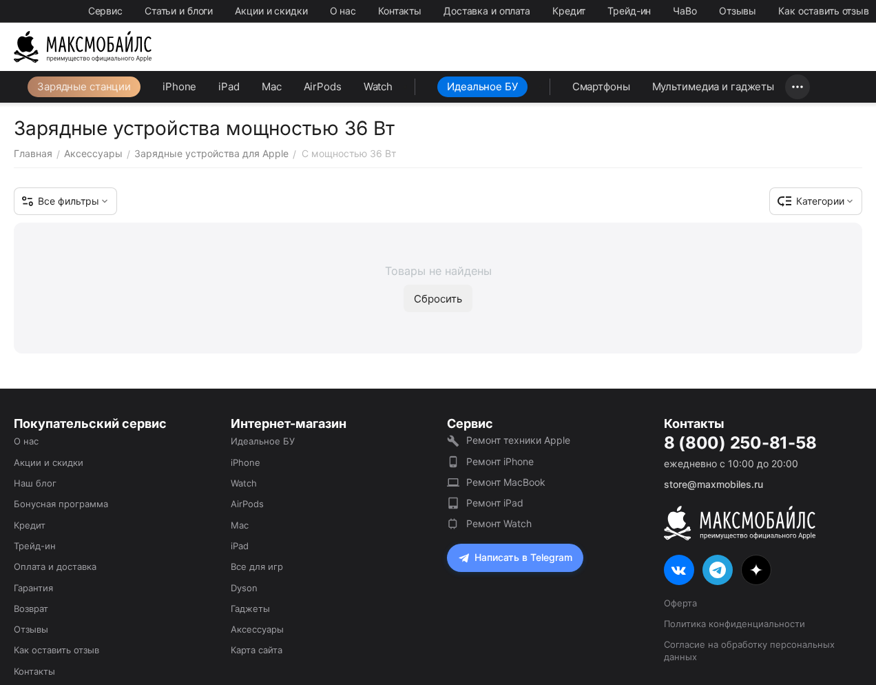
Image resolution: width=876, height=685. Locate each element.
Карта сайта (256, 649)
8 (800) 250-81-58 (740, 443)
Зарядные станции (84, 86)
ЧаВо (685, 11)
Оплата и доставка (55, 566)
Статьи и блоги (179, 11)
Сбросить (438, 298)
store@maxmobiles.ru (713, 484)
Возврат (31, 608)
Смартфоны (601, 86)
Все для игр (257, 566)
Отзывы (737, 11)
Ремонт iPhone (500, 461)
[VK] (679, 570)
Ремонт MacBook (505, 482)
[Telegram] (717, 570)
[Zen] (756, 570)
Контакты (399, 11)
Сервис (105, 11)
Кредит (568, 11)
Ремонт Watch (499, 523)
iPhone (179, 86)
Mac (272, 86)
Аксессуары (257, 629)
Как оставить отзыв (823, 11)
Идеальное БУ (482, 86)
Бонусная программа (61, 503)
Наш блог (35, 483)
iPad (229, 86)
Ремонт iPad (494, 503)
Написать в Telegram (523, 557)
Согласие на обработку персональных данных (749, 650)
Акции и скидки (271, 11)
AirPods (323, 86)
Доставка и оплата (487, 11)
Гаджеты (250, 608)
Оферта (680, 603)
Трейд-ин (629, 11)
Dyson (244, 587)
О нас (343, 11)
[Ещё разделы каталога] (797, 86)
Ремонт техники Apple (518, 440)
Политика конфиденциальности (734, 623)
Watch (378, 86)
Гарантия (33, 587)
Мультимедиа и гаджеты (713, 86)
